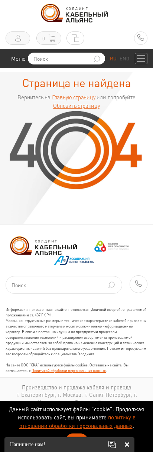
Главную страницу (73, 97)
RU (113, 58)
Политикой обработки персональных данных (69, 370)
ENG (124, 58)
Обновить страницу (76, 105)
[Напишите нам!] (112, 444)
